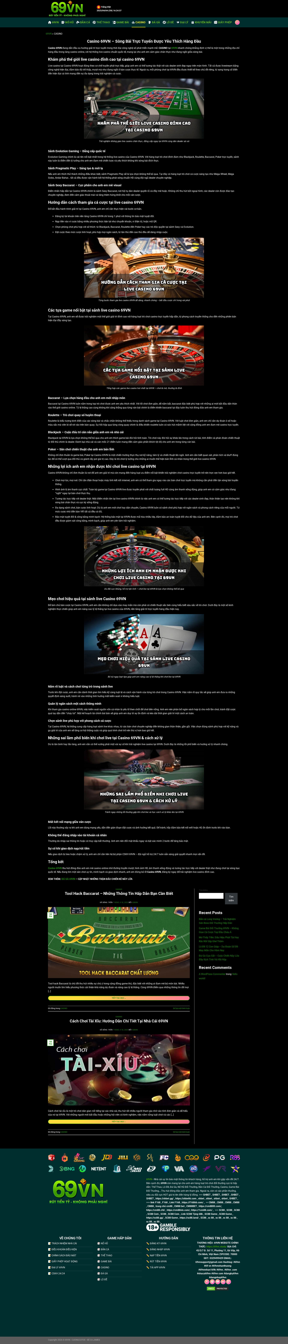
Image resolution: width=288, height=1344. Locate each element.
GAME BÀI (122, 22)
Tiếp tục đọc (119, 998)
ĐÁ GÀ (156, 22)
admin (135, 902)
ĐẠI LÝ (184, 22)
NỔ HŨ (69, 22)
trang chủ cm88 (164, 1206)
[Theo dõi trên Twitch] (228, 1281)
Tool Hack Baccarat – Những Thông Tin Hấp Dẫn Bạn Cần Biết (119, 893)
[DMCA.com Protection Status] (217, 1288)
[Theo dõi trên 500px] (223, 1281)
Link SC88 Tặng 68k (192, 1214)
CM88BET (191, 1206)
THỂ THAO (103, 22)
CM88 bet (179, 1206)
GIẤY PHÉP (225, 22)
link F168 (155, 1202)
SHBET (207, 1194)
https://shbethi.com (185, 1198)
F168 (165, 1202)
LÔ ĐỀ (170, 22)
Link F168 (174, 1202)
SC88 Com (153, 1214)
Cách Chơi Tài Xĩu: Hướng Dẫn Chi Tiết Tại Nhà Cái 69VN (119, 1021)
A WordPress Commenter (212, 974)
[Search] (237, 22)
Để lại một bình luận (181, 1008)
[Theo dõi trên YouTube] (217, 1281)
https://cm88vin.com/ (178, 1210)
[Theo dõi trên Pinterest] (212, 1281)
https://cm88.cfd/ (155, 1210)
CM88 (212, 1202)
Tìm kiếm (203, 890)
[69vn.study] (70, 8)
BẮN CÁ (85, 22)
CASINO (140, 22)
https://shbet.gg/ (165, 1198)
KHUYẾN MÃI (203, 22)
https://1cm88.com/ (201, 1210)
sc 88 (211, 1217)
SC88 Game (211, 1214)
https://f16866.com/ (192, 1202)
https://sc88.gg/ (154, 1217)
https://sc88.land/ (189, 1217)
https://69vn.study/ (216, 1246)
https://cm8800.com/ (210, 1206)
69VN (55, 22)
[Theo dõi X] (206, 1281)
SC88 (222, 1210)
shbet (201, 1198)
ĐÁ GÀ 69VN (68, 879)
